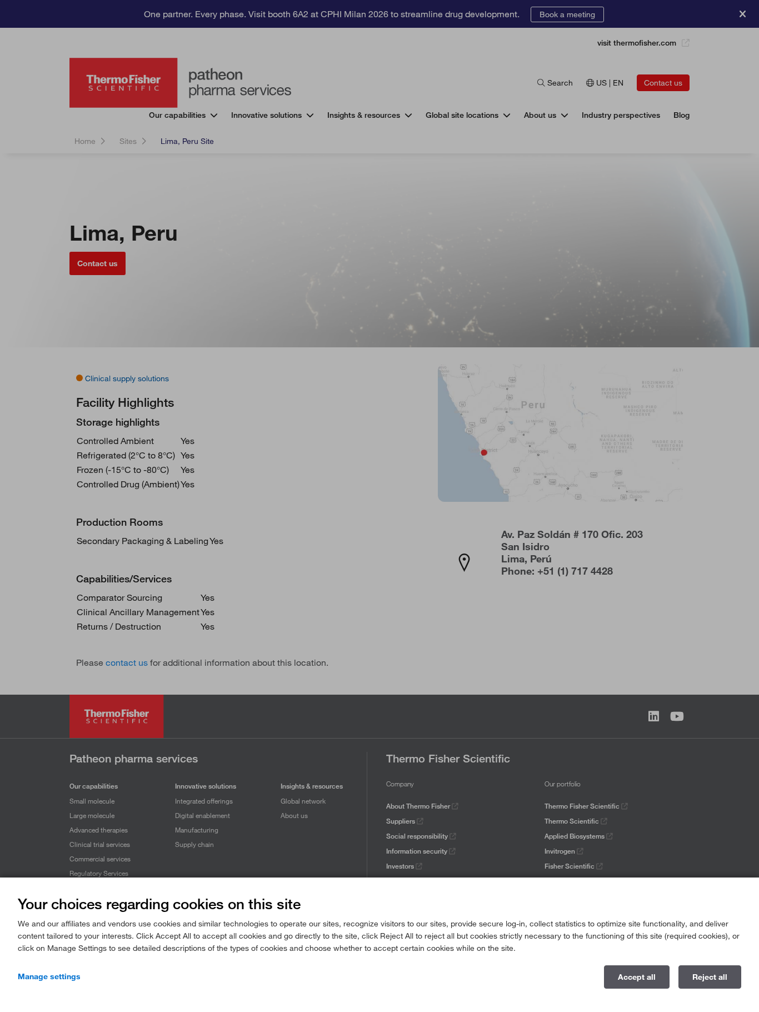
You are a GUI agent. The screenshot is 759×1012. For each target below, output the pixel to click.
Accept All (637, 977)
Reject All (709, 977)
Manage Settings (49, 976)
